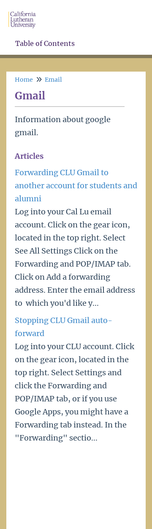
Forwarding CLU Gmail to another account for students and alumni (76, 185)
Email (53, 79)
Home (24, 79)
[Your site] (25, 11)
